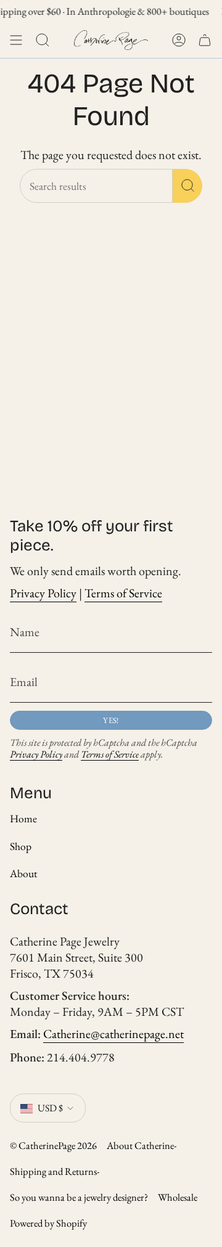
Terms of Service (123, 593)
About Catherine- (142, 1145)
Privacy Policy (43, 593)
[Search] (187, 186)
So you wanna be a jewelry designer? (79, 1197)
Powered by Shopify (48, 1223)
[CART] (205, 40)
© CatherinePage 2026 (53, 1145)
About (24, 873)
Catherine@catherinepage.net (113, 1034)
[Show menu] (16, 40)
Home (23, 818)
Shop (20, 846)
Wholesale (177, 1197)
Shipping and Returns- (55, 1171)
